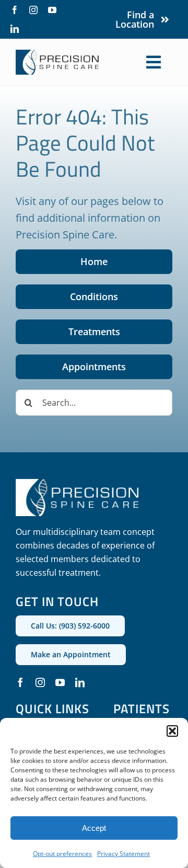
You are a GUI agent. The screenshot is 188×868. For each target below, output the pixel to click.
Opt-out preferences (62, 853)
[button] (172, 731)
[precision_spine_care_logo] (57, 54)
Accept (94, 828)
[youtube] (52, 10)
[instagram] (33, 10)
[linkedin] (14, 29)
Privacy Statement (123, 853)
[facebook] (14, 10)
